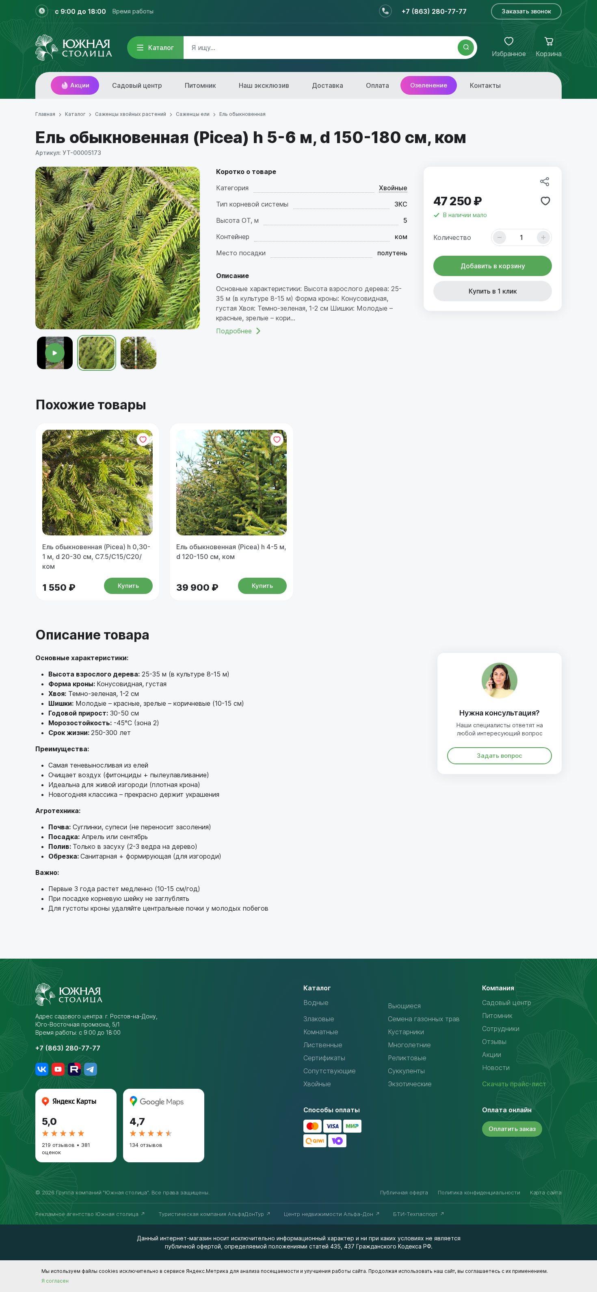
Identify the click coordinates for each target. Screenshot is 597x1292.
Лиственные (322, 1045)
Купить (128, 585)
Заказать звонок (526, 11)
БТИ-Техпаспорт (416, 1214)
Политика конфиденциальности (479, 1192)
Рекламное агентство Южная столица (87, 1214)
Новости (496, 1068)
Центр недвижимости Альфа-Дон (329, 1214)
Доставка (327, 85)
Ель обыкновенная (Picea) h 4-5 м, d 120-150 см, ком (231, 552)
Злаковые (318, 1019)
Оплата (377, 85)
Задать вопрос (499, 755)
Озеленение (428, 85)
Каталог (161, 48)
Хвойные (393, 188)
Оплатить (512, 1129)
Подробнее (234, 331)
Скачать (514, 1084)
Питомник (200, 85)
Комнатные (320, 1032)
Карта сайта (546, 1192)
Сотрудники (500, 1028)
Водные (316, 1002)
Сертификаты (324, 1058)
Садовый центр (137, 85)
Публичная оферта (404, 1192)
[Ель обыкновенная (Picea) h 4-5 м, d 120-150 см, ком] (231, 482)
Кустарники (406, 1032)
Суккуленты (406, 1071)
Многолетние (409, 1045)
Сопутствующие (329, 1071)
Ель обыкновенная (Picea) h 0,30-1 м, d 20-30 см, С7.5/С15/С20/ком (96, 556)
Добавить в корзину (493, 266)
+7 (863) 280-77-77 (434, 11)
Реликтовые (407, 1058)
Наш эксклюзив (264, 85)
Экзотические (410, 1084)
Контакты (485, 85)
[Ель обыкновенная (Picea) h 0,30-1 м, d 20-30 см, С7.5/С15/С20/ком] (97, 482)
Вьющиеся (404, 1006)
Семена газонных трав (424, 1019)
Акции (79, 85)
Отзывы (494, 1042)
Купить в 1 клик (493, 291)
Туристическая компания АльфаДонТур (212, 1214)
